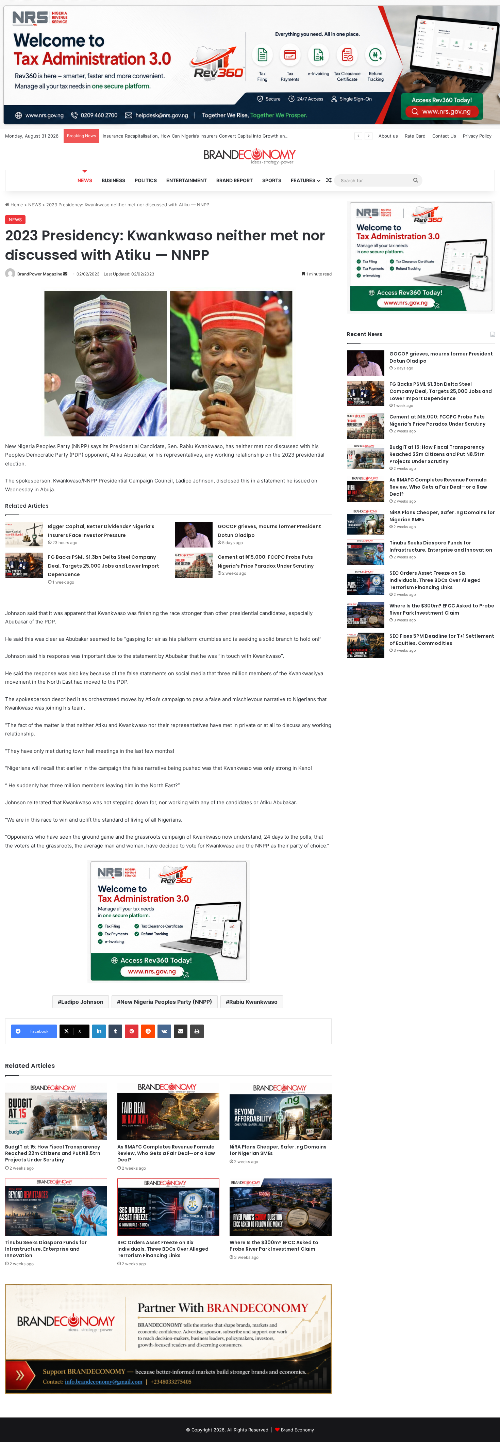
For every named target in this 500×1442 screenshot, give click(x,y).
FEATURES (303, 180)
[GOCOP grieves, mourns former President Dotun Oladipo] (194, 535)
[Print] (197, 1031)
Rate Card (415, 136)
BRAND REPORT (234, 180)
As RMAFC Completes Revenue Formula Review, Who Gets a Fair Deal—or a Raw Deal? (166, 1153)
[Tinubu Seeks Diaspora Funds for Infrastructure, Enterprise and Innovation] (56, 1207)
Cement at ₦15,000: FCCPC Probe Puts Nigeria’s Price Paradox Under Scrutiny (437, 420)
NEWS (85, 180)
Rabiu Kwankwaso (253, 1001)
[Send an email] (65, 273)
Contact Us (444, 136)
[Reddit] (148, 1031)
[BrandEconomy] (250, 156)
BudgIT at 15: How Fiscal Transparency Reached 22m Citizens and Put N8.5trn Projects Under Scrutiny (52, 1153)
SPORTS (271, 180)
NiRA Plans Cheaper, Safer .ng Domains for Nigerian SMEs (278, 1150)
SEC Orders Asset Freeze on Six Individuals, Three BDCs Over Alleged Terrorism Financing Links (163, 1249)
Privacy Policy (477, 136)
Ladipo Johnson (82, 1001)
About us (388, 136)
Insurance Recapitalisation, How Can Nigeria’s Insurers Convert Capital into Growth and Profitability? (209, 136)
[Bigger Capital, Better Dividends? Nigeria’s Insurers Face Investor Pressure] (24, 535)
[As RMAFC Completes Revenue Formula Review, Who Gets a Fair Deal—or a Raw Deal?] (168, 1111)
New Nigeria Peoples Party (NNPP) (166, 1001)
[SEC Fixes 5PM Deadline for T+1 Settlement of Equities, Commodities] (365, 645)
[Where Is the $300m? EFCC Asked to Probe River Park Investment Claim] (281, 1207)
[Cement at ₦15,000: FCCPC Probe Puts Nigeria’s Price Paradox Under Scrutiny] (194, 565)
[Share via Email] (180, 1031)
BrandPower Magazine (39, 273)
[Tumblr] (115, 1031)
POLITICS (146, 180)
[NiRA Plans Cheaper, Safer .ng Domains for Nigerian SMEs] (281, 1111)
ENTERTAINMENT (186, 180)
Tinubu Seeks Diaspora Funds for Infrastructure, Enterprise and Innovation (46, 1249)
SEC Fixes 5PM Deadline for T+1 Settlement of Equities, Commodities (441, 640)
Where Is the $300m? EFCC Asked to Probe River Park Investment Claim (274, 1245)
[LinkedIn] (99, 1031)
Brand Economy (297, 1429)
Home (16, 204)
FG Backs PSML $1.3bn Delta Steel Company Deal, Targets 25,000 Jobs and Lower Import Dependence (103, 566)
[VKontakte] (164, 1031)
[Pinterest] (131, 1031)
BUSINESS (113, 180)
